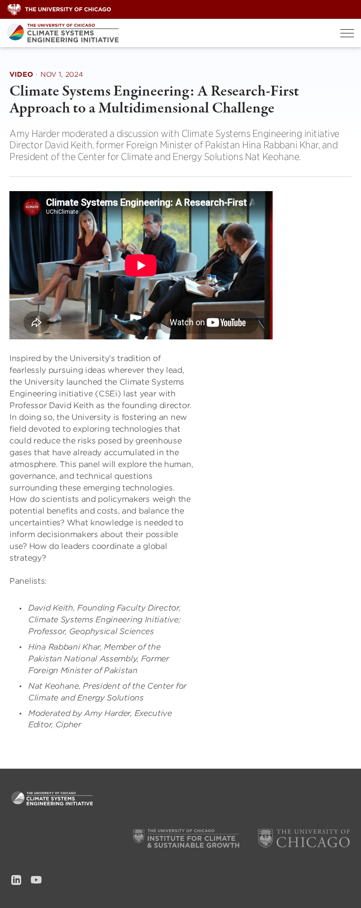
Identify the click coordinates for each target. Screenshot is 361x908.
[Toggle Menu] (347, 33)
